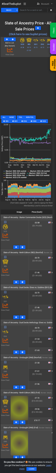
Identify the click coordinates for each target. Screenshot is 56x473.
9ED (7, 121)
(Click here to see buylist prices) (28, 34)
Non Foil (30, 117)
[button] (44, 4)
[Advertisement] (28, 87)
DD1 (16, 121)
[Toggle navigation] (24, 4)
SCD (44, 121)
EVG (25, 121)
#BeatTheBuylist (11, 3)
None (11, 117)
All (4, 117)
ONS (34, 121)
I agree (31, 469)
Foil (20, 117)
